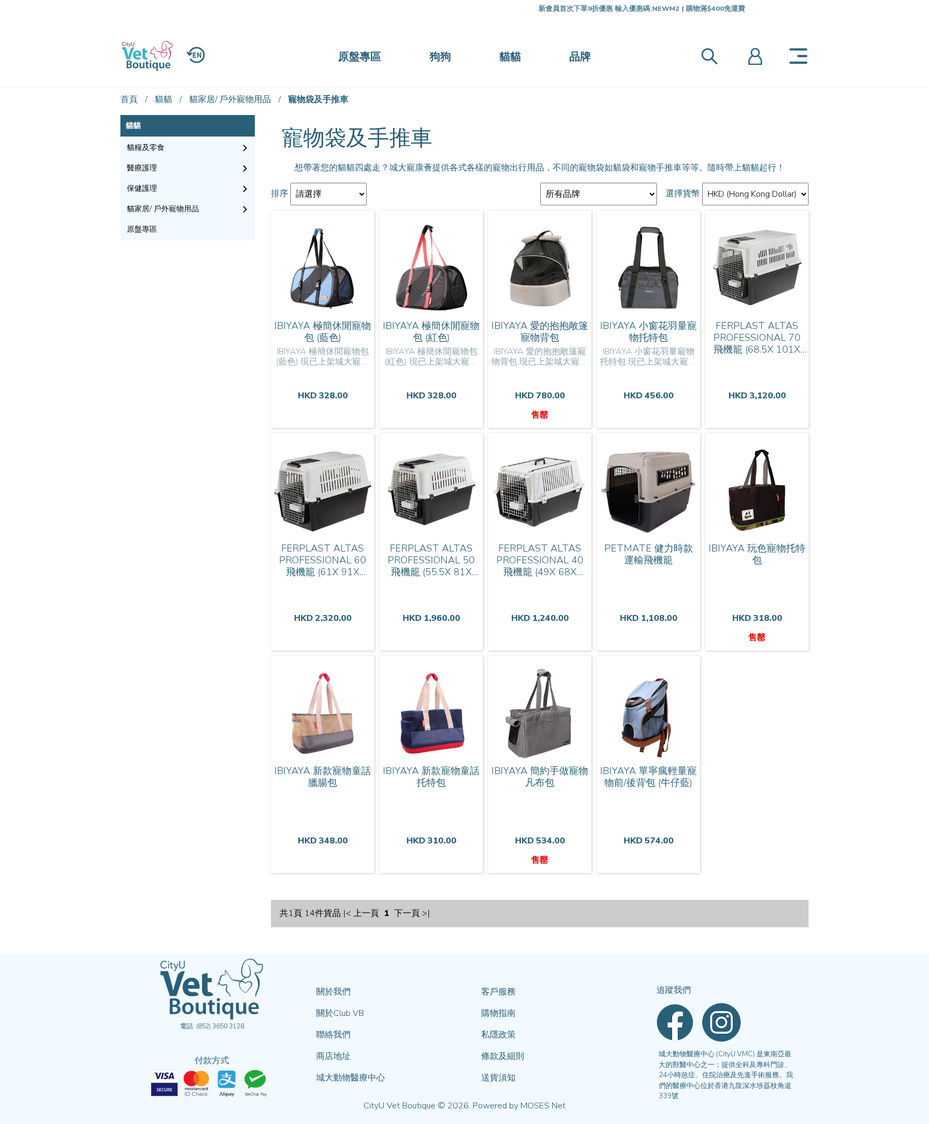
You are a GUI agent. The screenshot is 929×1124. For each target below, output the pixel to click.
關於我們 (333, 992)
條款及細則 (502, 1056)
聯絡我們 (333, 1035)
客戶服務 (498, 992)
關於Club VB (340, 1013)
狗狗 (440, 56)
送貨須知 (498, 1078)
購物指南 (498, 1013)
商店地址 (333, 1056)
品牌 (580, 56)
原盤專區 (359, 56)
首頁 (129, 99)
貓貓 (510, 56)
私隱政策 (498, 1035)
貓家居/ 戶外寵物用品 (230, 99)
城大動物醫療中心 (350, 1078)
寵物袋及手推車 (318, 99)
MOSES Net (543, 1106)
